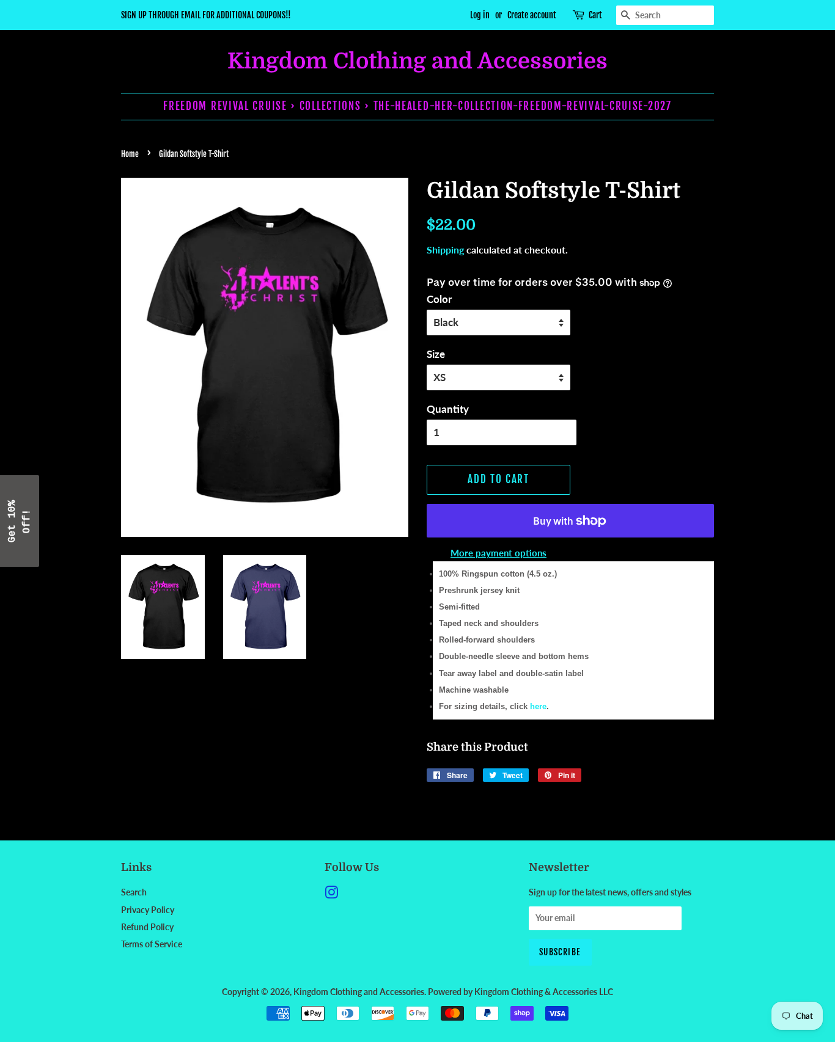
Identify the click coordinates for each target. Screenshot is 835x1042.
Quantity (448, 409)
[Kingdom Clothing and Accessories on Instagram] (331, 894)
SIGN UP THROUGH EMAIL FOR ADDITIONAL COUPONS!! (206, 15)
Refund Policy (147, 927)
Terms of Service (151, 944)
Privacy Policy (147, 910)
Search (134, 892)
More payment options (498, 552)
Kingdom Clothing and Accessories (417, 61)
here (538, 706)
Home (130, 154)
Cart (595, 15)
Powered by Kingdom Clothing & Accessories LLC (520, 991)
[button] (19, 521)
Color (439, 299)
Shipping (445, 249)
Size (436, 354)
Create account (531, 15)
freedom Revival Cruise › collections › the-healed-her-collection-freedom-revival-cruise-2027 (417, 106)
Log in (480, 15)
